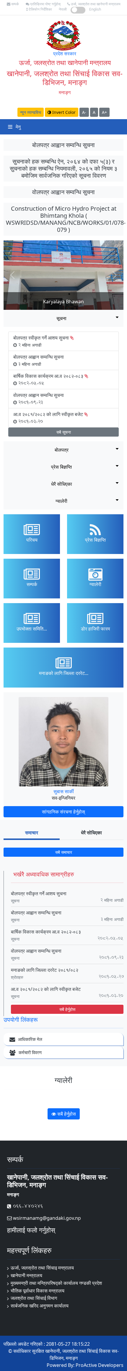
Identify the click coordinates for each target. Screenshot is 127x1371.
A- (84, 112)
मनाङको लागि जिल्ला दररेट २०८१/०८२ (44, 970)
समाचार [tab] (31, 832)
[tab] (63, 318)
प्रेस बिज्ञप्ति (61, 467)
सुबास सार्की (63, 791)
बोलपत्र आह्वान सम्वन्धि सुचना (63, 145)
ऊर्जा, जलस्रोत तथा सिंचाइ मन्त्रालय (42, 1267)
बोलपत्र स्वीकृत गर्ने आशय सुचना (38, 893)
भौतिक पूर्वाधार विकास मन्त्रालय (37, 1290)
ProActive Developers (99, 1365)
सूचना (61, 318)
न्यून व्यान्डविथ (30, 112)
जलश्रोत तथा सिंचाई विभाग (34, 1298)
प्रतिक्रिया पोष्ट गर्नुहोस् (45, 3)
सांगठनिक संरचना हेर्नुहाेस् (63, 811)
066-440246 (27, 1206)
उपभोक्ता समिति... (32, 628)
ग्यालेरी (61, 501)
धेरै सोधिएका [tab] (91, 832)
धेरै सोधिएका (61, 484)
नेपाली (63, 9)
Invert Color (63, 112)
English (95, 9)
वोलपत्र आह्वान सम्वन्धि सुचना (63, 192)
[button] (13, 275)
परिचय (32, 540)
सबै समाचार (63, 852)
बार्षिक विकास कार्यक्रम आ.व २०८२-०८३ (46, 932)
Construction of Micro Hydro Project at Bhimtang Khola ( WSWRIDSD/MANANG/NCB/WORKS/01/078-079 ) (66, 219)
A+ (104, 112)
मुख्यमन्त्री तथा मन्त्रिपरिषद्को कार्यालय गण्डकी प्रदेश (56, 1283)
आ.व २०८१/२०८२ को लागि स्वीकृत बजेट (46, 989)
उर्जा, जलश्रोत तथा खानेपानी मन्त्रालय (95, 3)
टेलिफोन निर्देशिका (40, 9)
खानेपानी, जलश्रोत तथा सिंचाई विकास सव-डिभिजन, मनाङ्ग (65, 77)
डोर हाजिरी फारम (95, 628)
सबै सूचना (63, 432)
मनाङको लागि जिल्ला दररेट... (63, 673)
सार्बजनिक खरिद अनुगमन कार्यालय (40, 1305)
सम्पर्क (14, 3)
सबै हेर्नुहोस (67, 1009)
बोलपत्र (62, 450)
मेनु (17, 127)
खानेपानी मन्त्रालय (26, 1275)
